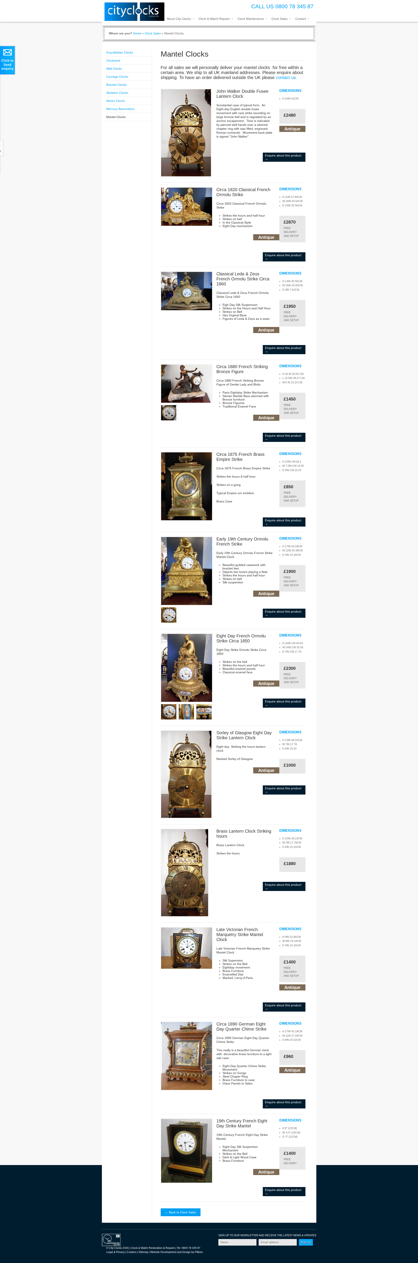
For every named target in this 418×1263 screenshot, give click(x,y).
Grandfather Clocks (119, 52)
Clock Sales (279, 18)
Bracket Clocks (116, 84)
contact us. (286, 77)
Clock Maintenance (251, 18)
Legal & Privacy (115, 1252)
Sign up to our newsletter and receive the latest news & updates (267, 1235)
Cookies (132, 1252)
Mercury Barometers (120, 109)
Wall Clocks (114, 68)
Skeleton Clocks (117, 92)
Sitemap (143, 1252)
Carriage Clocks (117, 76)
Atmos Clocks (115, 101)
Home (137, 33)
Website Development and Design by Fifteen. (177, 1252)
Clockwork (113, 60)
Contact (300, 18)
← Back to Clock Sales (180, 1212)
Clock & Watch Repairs (214, 18)
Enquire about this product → (283, 157)
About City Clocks (179, 18)
